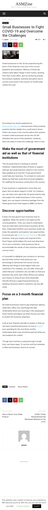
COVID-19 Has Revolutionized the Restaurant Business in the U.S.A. (35, 418)
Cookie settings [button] (23, 506)
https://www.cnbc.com (11, 126)
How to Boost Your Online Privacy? (12, 415)
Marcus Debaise (22, 387)
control (40, 326)
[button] (44, 14)
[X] (10, 44)
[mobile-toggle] (4, 14)
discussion (12, 387)
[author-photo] (24, 442)
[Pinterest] (15, 44)
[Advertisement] (24, 104)
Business (11, 19)
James (6, 39)
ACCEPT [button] (37, 506)
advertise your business (28, 235)
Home (4, 19)
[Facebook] (4, 44)
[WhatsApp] (20, 44)
